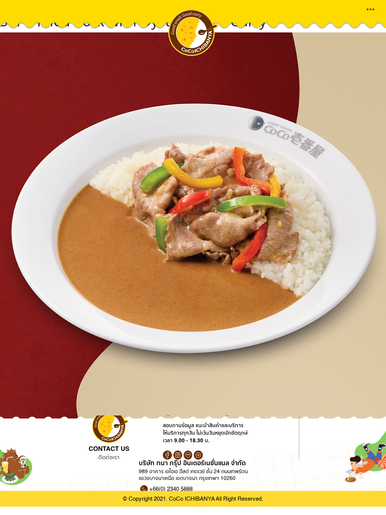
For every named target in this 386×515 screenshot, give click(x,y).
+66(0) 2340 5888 (171, 489)
